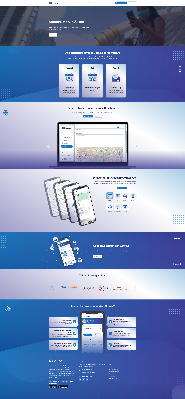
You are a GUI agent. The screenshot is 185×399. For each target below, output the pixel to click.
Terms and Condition (113, 378)
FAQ (110, 364)
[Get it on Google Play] (63, 386)
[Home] (54, 2)
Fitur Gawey (111, 367)
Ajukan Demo (132, 3)
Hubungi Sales (88, 116)
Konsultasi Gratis (122, 3)
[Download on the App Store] (53, 386)
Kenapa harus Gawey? (114, 371)
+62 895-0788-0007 (87, 369)
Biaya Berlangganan (113, 373)
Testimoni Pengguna (113, 369)
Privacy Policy (112, 376)
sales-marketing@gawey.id (88, 372)
